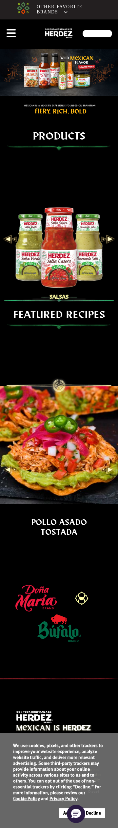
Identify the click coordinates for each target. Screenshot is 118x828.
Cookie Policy (26, 799)
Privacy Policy (63, 799)
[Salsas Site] (23, 9)
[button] (66, 9)
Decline (93, 813)
